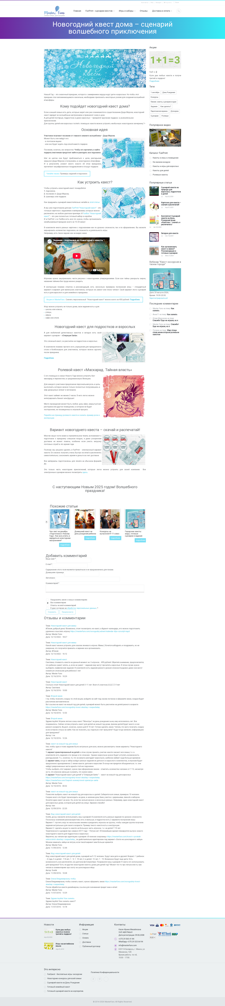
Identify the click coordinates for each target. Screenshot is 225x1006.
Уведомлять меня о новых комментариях (68, 600)
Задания (154, 106)
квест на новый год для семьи (64, 744)
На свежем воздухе (161, 162)
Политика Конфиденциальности (105, 972)
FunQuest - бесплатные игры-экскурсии (64, 974)
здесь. (85, 472)
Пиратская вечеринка (159, 111)
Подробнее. (135, 299)
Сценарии (154, 116)
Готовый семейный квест (58, 987)
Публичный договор (91, 946)
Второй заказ (56, 696)
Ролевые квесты (160, 175)
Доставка (86, 942)
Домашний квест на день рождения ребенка (85, 532)
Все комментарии (58, 602)
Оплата (85, 938)
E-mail (49, 564)
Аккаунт (158, 2)
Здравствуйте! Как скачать (62, 898)
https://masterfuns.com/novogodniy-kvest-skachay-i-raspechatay (73, 707)
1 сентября (155, 92)
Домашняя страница (55, 572)
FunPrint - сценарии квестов (99, 11)
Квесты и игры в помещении (165, 158)
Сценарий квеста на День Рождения (63, 983)
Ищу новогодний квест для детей (65, 814)
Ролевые (165, 116)
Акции (85, 929)
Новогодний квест (59, 659)
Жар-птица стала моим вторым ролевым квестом (166, 332)
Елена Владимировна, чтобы (63, 879)
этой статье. (95, 202)
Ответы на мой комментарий (63, 605)
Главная (77, 11)
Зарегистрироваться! (158, 298)
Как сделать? (166, 106)
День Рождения (168, 92)
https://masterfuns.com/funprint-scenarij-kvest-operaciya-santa (72, 780)
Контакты (144, 2)
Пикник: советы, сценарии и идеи (163, 102)
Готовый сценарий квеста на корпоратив (65, 991)
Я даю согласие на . (74, 608)
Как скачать (172, 314)
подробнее (65, 545)
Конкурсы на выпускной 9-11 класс (109, 532)
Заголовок (50, 578)
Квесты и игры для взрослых (166, 166)
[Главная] (54, 11)
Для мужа (174, 111)
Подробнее (154, 78)
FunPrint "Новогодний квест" (84, 208)
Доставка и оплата (161, 11)
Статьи (85, 934)
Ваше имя (51, 559)
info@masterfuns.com (128, 945)
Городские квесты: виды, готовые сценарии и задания (133, 533)
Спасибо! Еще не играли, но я (165, 320)
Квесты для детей (161, 170)
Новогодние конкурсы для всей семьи (64, 978)
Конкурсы (154, 97)
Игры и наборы (126, 11)
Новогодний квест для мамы (63, 626)
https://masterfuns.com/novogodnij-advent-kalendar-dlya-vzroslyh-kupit (100, 631)
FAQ (152, 2)
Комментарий (52, 583)
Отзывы (144, 11)
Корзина (168, 2)
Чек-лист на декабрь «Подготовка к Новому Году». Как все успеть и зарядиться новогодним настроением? (59, 536)
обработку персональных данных (81, 608)
